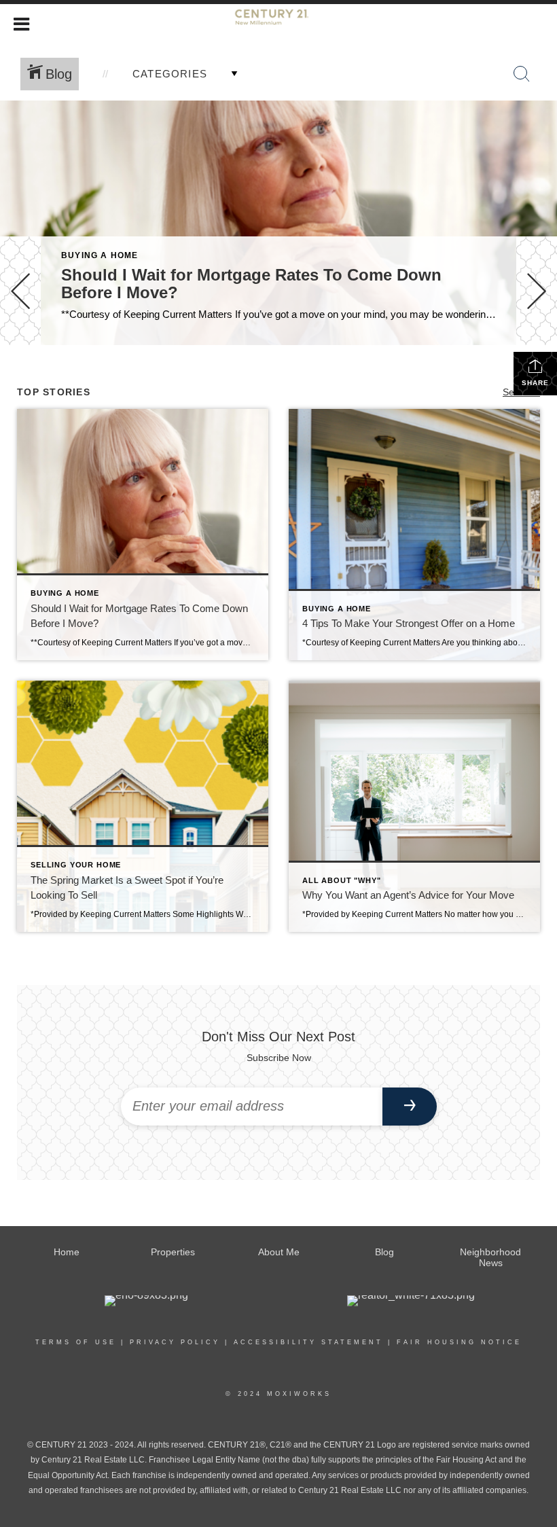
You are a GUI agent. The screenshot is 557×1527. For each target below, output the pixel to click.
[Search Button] (521, 74)
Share (535, 383)
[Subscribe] (409, 1107)
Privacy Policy (175, 1342)
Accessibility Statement (308, 1342)
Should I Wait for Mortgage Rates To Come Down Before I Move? (251, 284)
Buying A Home (100, 255)
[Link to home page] (279, 22)
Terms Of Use (75, 1342)
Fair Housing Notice (459, 1342)
